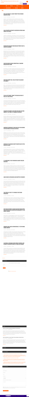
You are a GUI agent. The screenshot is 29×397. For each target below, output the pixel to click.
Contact (22, 7)
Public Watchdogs (9, 33)
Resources (16, 7)
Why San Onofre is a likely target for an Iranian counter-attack (13, 14)
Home (6, 5)
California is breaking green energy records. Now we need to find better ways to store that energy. (14, 243)
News (22, 5)
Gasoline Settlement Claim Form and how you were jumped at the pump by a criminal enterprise (14, 111)
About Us (11, 5)
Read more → (4, 335)
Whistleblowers (8, 7)
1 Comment (13, 130)
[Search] (27, 1)
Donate (17, 5)
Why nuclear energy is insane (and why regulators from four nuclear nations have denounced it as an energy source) (14, 210)
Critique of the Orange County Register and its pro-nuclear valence (14, 144)
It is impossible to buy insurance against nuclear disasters (14, 161)
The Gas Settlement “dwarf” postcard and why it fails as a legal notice (14, 96)
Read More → (5, 25)
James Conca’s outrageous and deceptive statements (14, 177)
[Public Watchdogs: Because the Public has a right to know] (10, 1)
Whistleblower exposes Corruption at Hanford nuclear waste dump (13, 64)
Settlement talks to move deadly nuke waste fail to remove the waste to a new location (13, 363)
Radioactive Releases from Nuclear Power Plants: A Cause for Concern (14, 46)
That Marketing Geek (22, 395)
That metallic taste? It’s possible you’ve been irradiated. (13, 193)
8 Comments (12, 195)
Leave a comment (13, 33)
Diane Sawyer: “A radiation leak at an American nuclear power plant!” (12, 356)
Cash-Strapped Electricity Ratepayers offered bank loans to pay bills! (14, 31)
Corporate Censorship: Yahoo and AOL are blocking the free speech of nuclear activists (14, 128)
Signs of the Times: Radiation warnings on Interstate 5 (11, 328)
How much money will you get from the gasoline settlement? (13, 80)
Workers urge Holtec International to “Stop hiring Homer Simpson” (14, 227)
